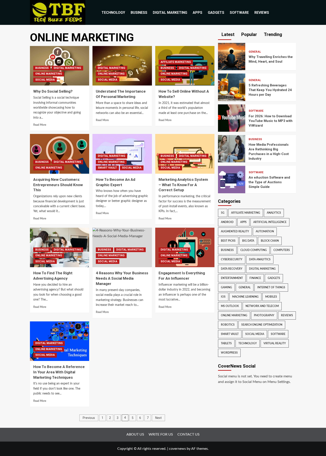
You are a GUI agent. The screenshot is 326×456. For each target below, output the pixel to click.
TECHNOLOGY (113, 12)
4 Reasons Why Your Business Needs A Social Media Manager (122, 278)
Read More (39, 124)
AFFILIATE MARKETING (176, 62)
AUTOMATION (265, 231)
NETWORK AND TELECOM (262, 306)
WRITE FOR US (161, 434)
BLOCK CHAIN (270, 240)
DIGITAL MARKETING (170, 12)
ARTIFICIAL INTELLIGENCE (270, 222)
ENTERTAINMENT (232, 278)
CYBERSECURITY (231, 259)
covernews (177, 448)
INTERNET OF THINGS (271, 287)
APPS (197, 12)
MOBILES (271, 296)
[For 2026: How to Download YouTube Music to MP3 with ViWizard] (231, 117)
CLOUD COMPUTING (253, 250)
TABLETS (226, 343)
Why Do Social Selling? (53, 91)
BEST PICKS (228, 240)
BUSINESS (139, 12)
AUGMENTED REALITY (235, 231)
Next (158, 418)
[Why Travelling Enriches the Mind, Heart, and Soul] (231, 56)
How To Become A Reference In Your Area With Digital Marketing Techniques (59, 372)
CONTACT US (188, 434)
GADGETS (216, 12)
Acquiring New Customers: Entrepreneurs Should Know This (58, 184)
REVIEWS (261, 12)
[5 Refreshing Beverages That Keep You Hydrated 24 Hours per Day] (231, 87)
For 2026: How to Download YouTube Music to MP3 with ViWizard (271, 120)
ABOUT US (135, 434)
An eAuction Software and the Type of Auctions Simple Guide (269, 182)
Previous (89, 418)
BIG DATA (248, 240)
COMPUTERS (281, 250)
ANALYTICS (274, 212)
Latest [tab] (227, 34)
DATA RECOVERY (231, 268)
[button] (293, 12)
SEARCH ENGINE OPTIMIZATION (261, 324)
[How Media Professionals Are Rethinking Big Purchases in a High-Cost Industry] (231, 148)
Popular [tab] (248, 34)
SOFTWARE (239, 12)
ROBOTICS (228, 324)
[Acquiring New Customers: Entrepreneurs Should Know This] (59, 153)
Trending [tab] (272, 34)
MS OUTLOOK (230, 306)
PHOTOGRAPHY (264, 315)
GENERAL (255, 51)
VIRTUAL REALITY (274, 343)
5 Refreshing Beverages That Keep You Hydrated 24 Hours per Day (270, 90)
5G (222, 212)
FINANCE (255, 278)
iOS (223, 296)
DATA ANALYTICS (260, 259)
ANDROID (227, 222)
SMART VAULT (107, 167)
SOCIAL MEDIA (45, 79)
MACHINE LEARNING (245, 296)
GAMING (226, 287)
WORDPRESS (229, 352)
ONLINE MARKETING (48, 73)
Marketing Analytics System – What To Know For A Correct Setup (183, 184)
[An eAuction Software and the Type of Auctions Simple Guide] (231, 179)
